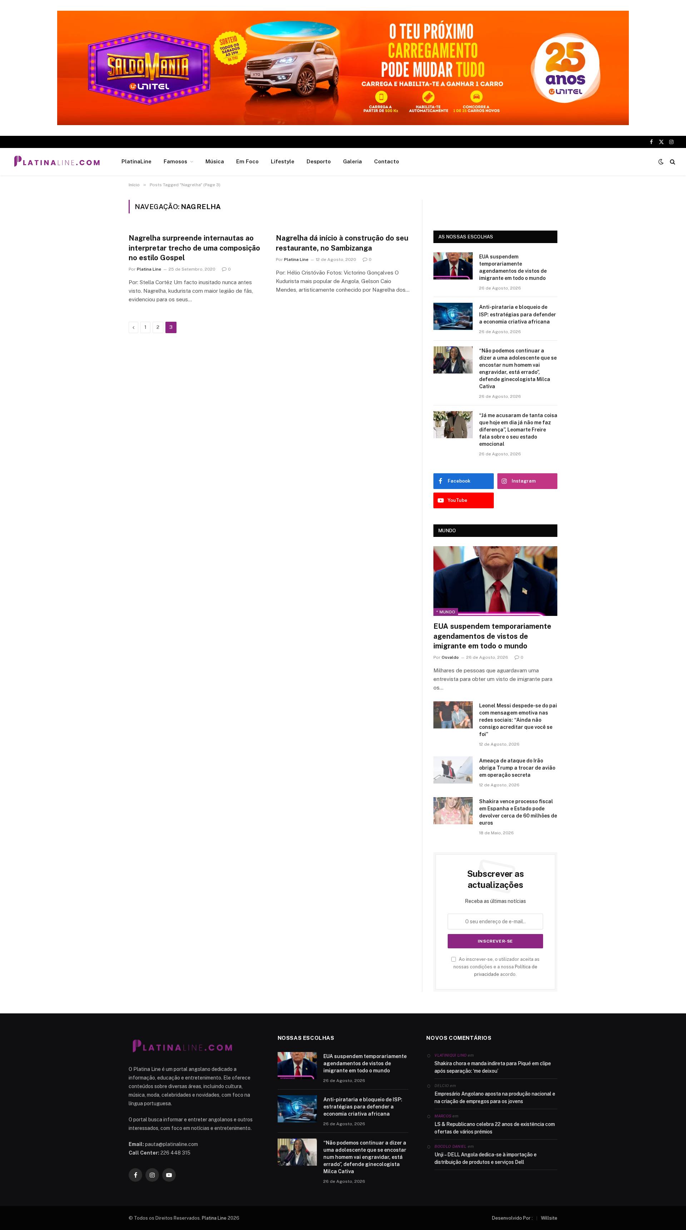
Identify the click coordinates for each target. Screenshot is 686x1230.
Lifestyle (282, 161)
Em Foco (247, 161)
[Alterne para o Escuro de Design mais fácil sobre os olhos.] (661, 161)
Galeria (352, 161)
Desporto (319, 161)
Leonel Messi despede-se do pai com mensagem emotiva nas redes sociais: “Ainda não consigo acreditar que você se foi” (518, 720)
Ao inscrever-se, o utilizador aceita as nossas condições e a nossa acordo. (496, 967)
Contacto (386, 161)
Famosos (175, 161)
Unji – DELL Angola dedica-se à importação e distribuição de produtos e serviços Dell (485, 1158)
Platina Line (149, 269)
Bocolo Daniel (450, 1146)
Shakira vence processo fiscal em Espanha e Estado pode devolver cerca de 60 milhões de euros (518, 812)
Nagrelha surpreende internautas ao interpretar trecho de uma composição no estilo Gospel (194, 248)
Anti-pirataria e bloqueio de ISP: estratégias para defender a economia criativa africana (517, 314)
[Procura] (671, 162)
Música (214, 161)
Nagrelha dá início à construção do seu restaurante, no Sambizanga (342, 243)
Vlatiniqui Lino (450, 1055)
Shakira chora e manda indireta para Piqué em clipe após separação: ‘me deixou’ (492, 1067)
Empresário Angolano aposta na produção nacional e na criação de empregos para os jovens (494, 1097)
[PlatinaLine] (57, 161)
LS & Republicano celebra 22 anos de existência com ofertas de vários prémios (494, 1128)
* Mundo (445, 612)
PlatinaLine (136, 161)
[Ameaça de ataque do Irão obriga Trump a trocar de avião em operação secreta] (453, 770)
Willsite (549, 1218)
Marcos (442, 1116)
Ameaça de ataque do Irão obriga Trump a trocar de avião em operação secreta (517, 768)
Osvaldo (450, 657)
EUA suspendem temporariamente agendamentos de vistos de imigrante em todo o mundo (513, 267)
